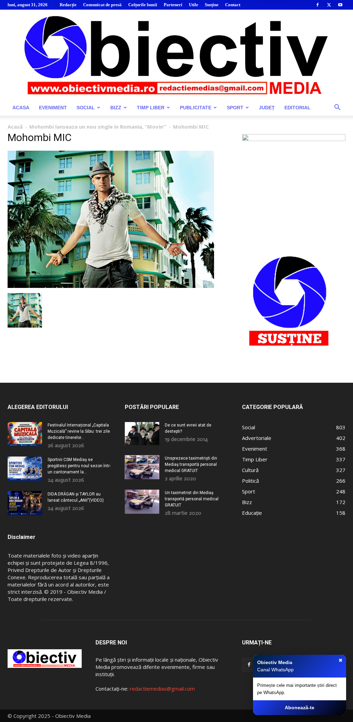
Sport (235, 107)
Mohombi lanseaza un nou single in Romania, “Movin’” (98, 126)
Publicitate (195, 107)
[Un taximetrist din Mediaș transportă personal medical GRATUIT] (142, 502)
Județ (267, 107)
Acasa (20, 107)
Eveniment (53, 107)
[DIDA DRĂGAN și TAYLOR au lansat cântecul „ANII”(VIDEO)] (25, 503)
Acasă (15, 126)
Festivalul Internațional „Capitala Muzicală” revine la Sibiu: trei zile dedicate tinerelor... (79, 431)
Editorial (297, 107)
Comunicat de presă (102, 4)
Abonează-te (299, 707)
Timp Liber (150, 107)
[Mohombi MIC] (111, 286)
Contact (232, 4)
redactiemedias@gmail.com (162, 688)
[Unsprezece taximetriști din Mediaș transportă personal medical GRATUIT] (142, 467)
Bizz (115, 107)
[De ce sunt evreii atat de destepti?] (142, 433)
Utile (193, 4)
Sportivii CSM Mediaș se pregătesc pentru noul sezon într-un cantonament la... (79, 465)
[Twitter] (329, 5)
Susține (212, 4)
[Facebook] (317, 5)
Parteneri (173, 4)
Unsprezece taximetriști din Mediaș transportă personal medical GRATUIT (191, 464)
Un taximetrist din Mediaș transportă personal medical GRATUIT (192, 499)
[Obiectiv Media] (176, 54)
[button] (337, 108)
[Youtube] (340, 5)
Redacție (68, 4)
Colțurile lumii (142, 4)
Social (86, 107)
